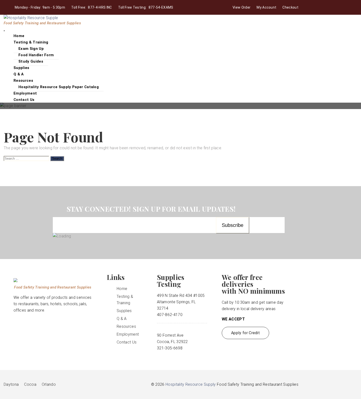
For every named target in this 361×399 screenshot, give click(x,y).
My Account (266, 7)
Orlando (49, 384)
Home (122, 288)
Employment (128, 334)
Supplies (124, 310)
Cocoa (30, 384)
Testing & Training (31, 42)
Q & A (122, 318)
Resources (23, 80)
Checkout (290, 7)
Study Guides (30, 61)
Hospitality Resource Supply (191, 384)
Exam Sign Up (31, 48)
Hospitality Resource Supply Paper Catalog (58, 87)
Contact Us (24, 99)
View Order (241, 7)
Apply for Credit (245, 332)
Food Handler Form (36, 55)
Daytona (11, 384)
